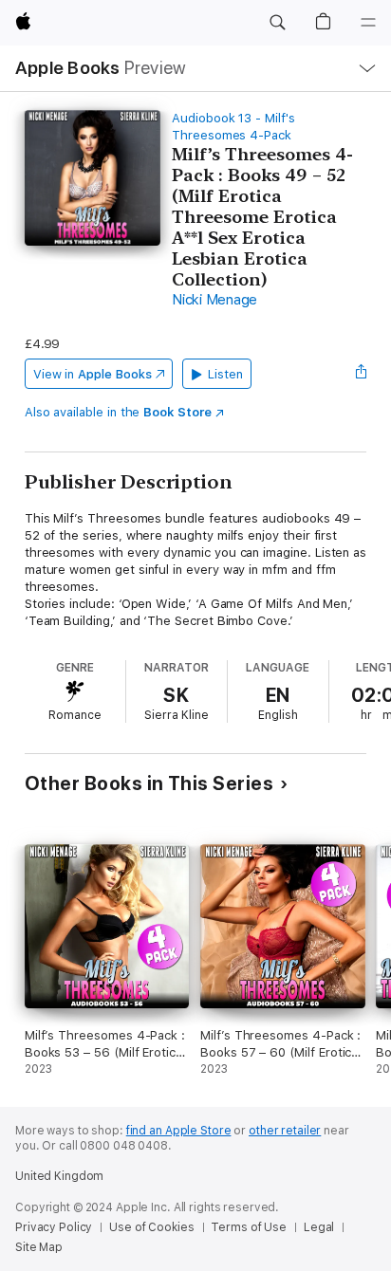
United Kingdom (59, 1176)
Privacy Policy (53, 1227)
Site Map (39, 1247)
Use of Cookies (151, 1227)
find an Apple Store (179, 1130)
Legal (319, 1227)
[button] (277, 23)
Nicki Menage (214, 299)
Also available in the (118, 412)
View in (92, 374)
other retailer (285, 1130)
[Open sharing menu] (360, 373)
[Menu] (368, 23)
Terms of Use (249, 1227)
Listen (225, 374)
